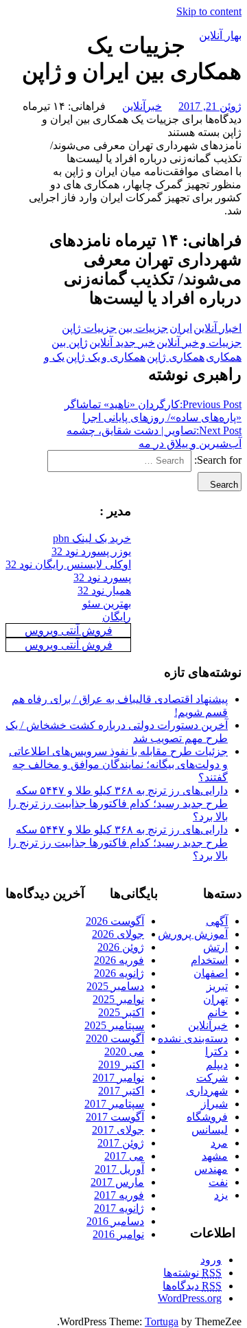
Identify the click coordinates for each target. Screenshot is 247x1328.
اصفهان (210, 973)
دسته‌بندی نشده (193, 1038)
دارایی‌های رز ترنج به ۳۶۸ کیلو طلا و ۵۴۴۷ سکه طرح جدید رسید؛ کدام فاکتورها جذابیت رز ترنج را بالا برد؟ (118, 803)
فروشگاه (207, 1117)
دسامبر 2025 (115, 986)
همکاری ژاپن (175, 357)
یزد (221, 1195)
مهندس (211, 1169)
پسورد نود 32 (102, 577)
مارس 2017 (117, 1182)
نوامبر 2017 (118, 1077)
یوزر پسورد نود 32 (91, 551)
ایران (180, 328)
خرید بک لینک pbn (92, 538)
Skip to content (209, 11)
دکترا (216, 1051)
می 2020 (124, 1051)
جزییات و (221, 342)
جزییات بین (143, 328)
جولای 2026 (118, 934)
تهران (215, 999)
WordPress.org (190, 1298)
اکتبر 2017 (121, 1090)
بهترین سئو (106, 603)
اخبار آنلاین (217, 328)
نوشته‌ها (192, 1273)
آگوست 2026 (115, 921)
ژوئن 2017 (120, 1143)
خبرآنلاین (142, 106)
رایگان (116, 616)
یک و (54, 357)
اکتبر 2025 (121, 1012)
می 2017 (124, 1156)
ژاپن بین (69, 342)
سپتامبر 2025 (114, 1025)
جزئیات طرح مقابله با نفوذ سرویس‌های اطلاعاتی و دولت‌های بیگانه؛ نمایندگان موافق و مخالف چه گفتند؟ (118, 764)
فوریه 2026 (119, 960)
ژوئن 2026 (120, 947)
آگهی (217, 921)
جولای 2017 (118, 1130)
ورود (211, 1259)
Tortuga (161, 1321)
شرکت (212, 1077)
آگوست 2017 (115, 1117)
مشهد (215, 1156)
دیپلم (217, 1064)
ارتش (215, 947)
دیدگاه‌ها (192, 1286)
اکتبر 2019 (121, 1064)
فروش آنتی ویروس (69, 630)
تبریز (217, 986)
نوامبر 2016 (118, 1234)
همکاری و (123, 357)
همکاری (224, 357)
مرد (219, 1143)
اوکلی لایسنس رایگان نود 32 (68, 564)
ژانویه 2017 (119, 1208)
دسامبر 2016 (115, 1221)
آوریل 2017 (119, 1169)
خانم (217, 1012)
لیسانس (209, 1130)
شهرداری (207, 1090)
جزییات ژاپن (89, 328)
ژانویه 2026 (119, 973)
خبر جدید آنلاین (122, 342)
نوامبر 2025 (118, 999)
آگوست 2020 (115, 1038)
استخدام (209, 960)
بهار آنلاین (220, 35)
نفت (218, 1182)
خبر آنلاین (177, 342)
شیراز (214, 1104)
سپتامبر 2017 (114, 1104)
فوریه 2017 (119, 1195)
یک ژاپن (83, 357)
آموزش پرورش (193, 934)
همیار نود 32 (104, 590)
